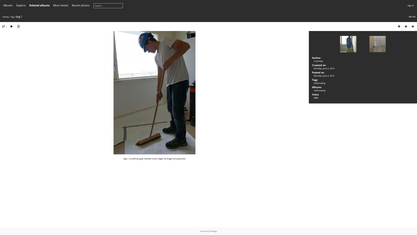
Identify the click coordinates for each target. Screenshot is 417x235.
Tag (12, 16)
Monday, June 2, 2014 (324, 68)
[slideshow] (11, 26)
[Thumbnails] (399, 26)
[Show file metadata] (18, 26)
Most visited (60, 5)
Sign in (411, 5)
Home (6, 16)
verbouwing (319, 83)
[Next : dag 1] (412, 26)
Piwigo (214, 231)
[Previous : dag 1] (406, 26)
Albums (8, 5)
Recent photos (81, 5)
